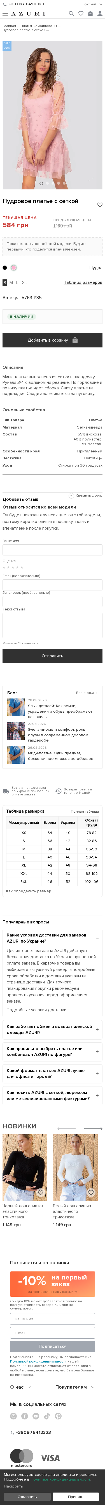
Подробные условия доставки (36, 1010)
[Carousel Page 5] (64, 183)
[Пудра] (13, 268)
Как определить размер (28, 891)
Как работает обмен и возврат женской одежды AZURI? (49, 1029)
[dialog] (52, 1487)
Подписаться (53, 1346)
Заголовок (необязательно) (26, 592)
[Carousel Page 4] (58, 183)
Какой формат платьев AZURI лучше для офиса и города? (46, 1074)
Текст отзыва (14, 609)
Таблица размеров (83, 282)
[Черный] (5, 268)
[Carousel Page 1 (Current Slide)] (41, 183)
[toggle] (92, 4)
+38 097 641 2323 (26, 4)
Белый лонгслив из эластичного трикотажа (72, 1211)
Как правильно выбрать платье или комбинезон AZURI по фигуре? (45, 1052)
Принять (75, 1496)
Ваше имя (11, 541)
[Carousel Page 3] (53, 183)
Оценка (9, 561)
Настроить (13, 1486)
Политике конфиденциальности (60, 1479)
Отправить (52, 656)
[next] (93, 1129)
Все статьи (87, 693)
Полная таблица (85, 811)
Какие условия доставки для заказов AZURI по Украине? (47, 938)
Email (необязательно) (21, 576)
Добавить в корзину (48, 340)
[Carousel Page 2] (47, 183)
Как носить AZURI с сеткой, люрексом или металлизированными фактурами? (48, 1095)
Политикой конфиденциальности (38, 1361)
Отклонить (27, 1496)
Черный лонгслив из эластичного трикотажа (23, 1211)
